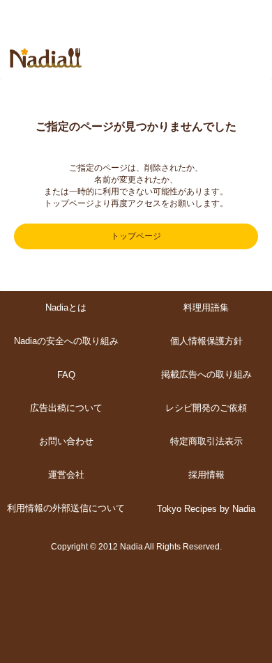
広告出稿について (66, 408)
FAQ (66, 375)
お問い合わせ (66, 441)
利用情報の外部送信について (66, 508)
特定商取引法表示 (206, 441)
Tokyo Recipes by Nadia (206, 509)
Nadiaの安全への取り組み (66, 341)
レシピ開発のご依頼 (206, 408)
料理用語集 (206, 307)
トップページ (136, 236)
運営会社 (66, 474)
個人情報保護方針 (206, 341)
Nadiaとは (65, 307)
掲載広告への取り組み (206, 374)
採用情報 (206, 474)
